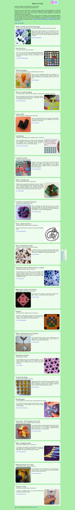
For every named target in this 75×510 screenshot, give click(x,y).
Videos (64, 258)
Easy (63, 251)
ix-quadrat (49, 18)
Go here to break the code (22, 145)
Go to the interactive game (22, 58)
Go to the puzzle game (21, 320)
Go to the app (19, 365)
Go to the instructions (21, 100)
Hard (63, 253)
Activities (64, 257)
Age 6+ (64, 254)
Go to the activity (20, 191)
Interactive (64, 259)
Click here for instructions (21, 407)
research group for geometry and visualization (43, 19)
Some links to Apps (19, 23)
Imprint (16, 507)
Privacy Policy (34, 507)
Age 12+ (64, 256)
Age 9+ (64, 255)
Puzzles (64, 260)
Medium (64, 252)
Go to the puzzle (35, 80)
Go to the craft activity (36, 37)
